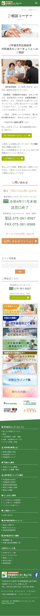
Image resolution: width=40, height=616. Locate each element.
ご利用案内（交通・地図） (12, 436)
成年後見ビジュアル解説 (13, 475)
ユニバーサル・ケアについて (14, 591)
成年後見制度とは (11, 447)
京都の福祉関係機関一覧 (11, 543)
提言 (4, 434)
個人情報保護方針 (10, 594)
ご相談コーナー (10, 510)
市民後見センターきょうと (14, 427)
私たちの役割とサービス (11, 431)
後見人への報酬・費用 (11, 469)
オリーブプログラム (10, 555)
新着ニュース (7, 558)
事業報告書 (7, 563)
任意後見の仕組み (9, 482)
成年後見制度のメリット (13, 520)
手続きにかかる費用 (10, 467)
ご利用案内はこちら (12, 158)
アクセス (32, 591)
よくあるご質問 (10, 495)
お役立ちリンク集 (9, 552)
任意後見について (9, 457)
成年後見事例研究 (9, 530)
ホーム (24, 10)
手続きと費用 (9, 462)
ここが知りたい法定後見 (11, 500)
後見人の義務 (7, 490)
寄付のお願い (7, 560)
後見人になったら (9, 527)
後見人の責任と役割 (10, 487)
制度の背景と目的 (9, 452)
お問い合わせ (7, 515)
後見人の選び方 (8, 525)
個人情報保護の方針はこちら (16, 135)
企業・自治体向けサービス (12, 439)
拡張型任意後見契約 (10, 485)
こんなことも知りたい (11, 505)
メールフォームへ (19, 297)
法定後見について (9, 454)
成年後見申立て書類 (11, 535)
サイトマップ (25, 594)
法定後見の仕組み (9, 479)
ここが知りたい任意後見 (11, 502)
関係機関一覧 (7, 540)
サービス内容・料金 (10, 442)
